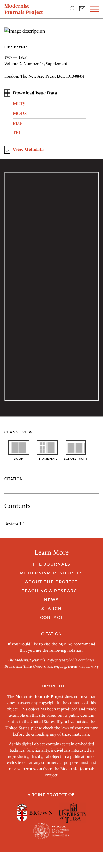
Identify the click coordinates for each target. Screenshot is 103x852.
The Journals (51, 564)
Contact (51, 617)
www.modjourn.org (83, 666)
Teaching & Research (51, 590)
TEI (16, 132)
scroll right (76, 459)
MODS (20, 113)
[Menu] (94, 9)
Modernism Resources (51, 573)
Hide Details (16, 47)
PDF (17, 123)
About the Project (51, 581)
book (18, 459)
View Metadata (28, 149)
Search (51, 608)
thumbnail (47, 459)
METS (19, 103)
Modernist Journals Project (23, 9)
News (51, 599)
